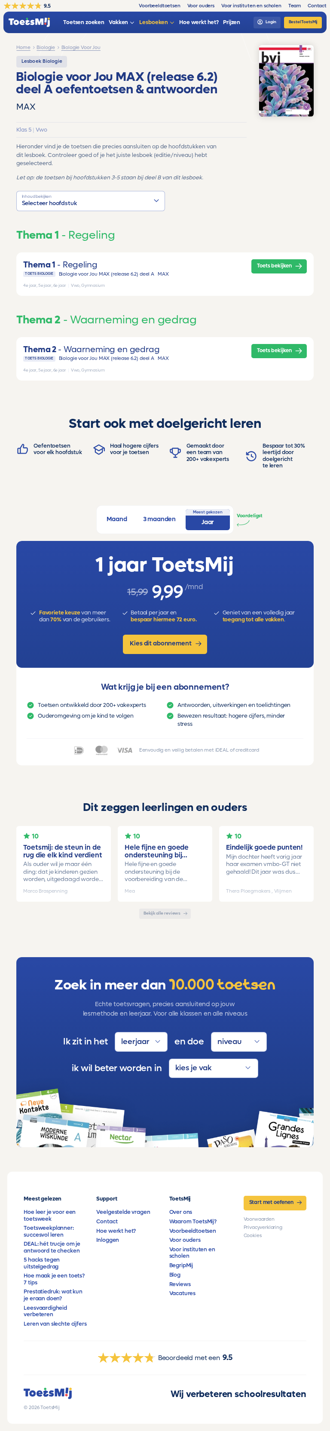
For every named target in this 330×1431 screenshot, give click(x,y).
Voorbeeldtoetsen (192, 1231)
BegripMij (181, 1265)
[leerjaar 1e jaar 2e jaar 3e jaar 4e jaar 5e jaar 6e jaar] (141, 1041)
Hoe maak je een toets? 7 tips (54, 1279)
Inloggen (107, 1240)
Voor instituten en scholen (192, 1252)
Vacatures (182, 1293)
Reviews (180, 1284)
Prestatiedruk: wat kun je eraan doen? (53, 1295)
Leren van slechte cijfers (55, 1323)
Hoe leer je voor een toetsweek (50, 1215)
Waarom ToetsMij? (193, 1221)
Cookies (253, 1235)
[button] (90, 201)
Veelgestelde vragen (123, 1212)
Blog (174, 1274)
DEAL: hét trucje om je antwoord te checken (52, 1247)
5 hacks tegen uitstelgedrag (42, 1263)
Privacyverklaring (263, 1227)
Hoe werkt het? (116, 1231)
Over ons (180, 1212)
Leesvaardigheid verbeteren (45, 1311)
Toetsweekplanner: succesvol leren (48, 1231)
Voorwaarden (259, 1219)
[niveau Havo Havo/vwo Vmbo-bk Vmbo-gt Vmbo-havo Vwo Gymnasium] (239, 1041)
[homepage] (29, 23)
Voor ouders (185, 1240)
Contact (106, 1221)
